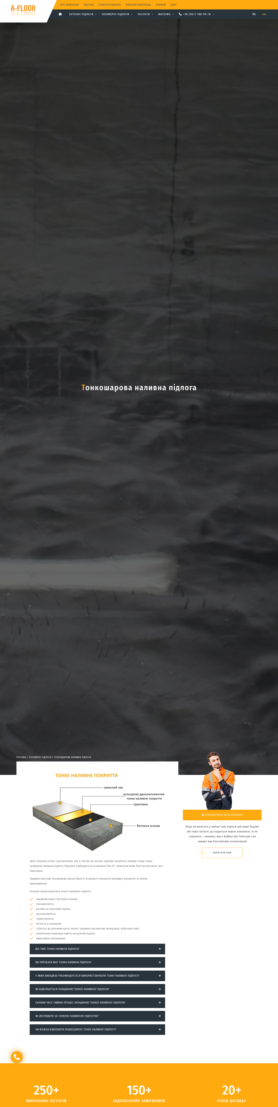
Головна (21, 757)
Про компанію (69, 4)
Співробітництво (109, 4)
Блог (173, 4)
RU (254, 14)
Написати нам (222, 852)
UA (264, 14)
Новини (161, 4)
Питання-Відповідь (138, 4)
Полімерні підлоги (40, 757)
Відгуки (89, 4)
